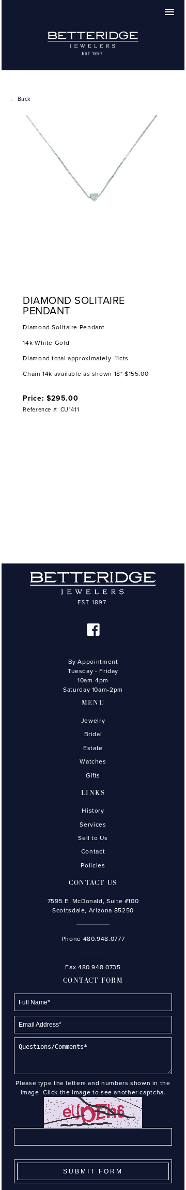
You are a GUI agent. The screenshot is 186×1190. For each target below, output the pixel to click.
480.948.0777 (104, 938)
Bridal (93, 734)
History (93, 810)
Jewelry (93, 720)
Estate (93, 748)
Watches (93, 761)
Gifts (93, 775)
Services (93, 824)
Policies (93, 865)
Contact (93, 851)
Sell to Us (92, 838)
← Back (20, 99)
